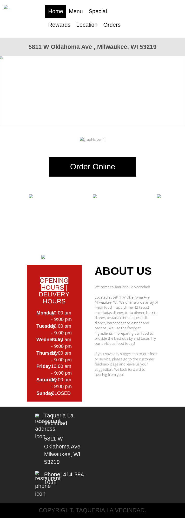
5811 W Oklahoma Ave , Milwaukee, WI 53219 (92, 46)
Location (87, 25)
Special (98, 11)
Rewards (59, 25)
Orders (112, 25)
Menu (76, 11)
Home (55, 11)
